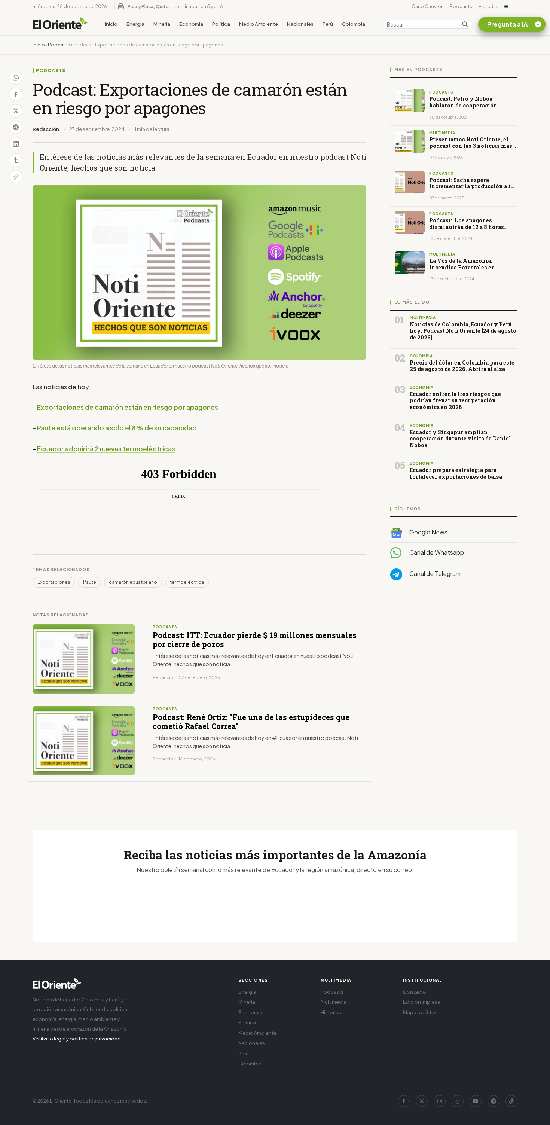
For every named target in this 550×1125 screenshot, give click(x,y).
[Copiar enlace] (15, 176)
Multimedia (333, 1002)
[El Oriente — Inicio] (60, 24)
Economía (191, 24)
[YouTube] (476, 1101)
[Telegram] (493, 1101)
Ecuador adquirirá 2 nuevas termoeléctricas (106, 449)
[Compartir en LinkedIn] (15, 143)
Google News (427, 532)
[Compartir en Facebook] (15, 94)
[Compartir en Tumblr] (15, 160)
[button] (506, 6)
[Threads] (458, 1101)
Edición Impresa (421, 1002)
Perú (328, 24)
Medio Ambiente (258, 24)
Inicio (111, 24)
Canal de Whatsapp (436, 552)
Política (221, 24)
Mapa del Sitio (419, 1012)
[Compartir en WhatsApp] (15, 78)
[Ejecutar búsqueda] (465, 24)
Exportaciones (53, 582)
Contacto (414, 992)
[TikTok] (511, 1101)
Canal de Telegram (434, 573)
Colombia (353, 24)
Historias (488, 6)
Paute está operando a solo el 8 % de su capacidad (117, 428)
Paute (89, 582)
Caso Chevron (428, 6)
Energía (135, 24)
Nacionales (300, 24)
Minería (161, 24)
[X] (422, 1101)
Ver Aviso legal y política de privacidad (77, 1039)
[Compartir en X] (15, 111)
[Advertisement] (453, 661)
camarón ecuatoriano (133, 582)
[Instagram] (440, 1101)
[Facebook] (404, 1101)
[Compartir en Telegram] (15, 127)
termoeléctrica (187, 582)
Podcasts (461, 6)
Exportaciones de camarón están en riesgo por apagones (127, 407)
